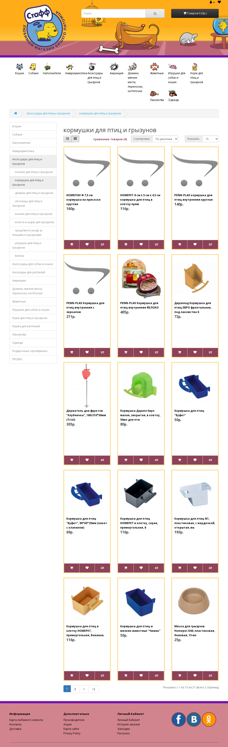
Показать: (193, 139)
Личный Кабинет (128, 720)
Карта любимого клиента (26, 720)
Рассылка (123, 733)
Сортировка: (141, 139)
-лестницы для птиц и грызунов (27, 203)
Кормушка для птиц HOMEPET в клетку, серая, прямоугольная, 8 (139, 523)
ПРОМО (17, 359)
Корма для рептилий (26, 326)
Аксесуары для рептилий (28, 272)
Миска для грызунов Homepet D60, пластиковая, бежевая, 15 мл (194, 630)
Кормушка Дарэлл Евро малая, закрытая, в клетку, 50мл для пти (140, 415)
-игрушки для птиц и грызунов (26, 245)
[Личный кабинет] (212, 2)
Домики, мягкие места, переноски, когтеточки (135, 82)
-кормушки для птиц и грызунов (27, 182)
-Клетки (18, 256)
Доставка (15, 729)
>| (93, 689)
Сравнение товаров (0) (110, 139)
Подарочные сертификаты (29, 351)
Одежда (173, 100)
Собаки (33, 73)
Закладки (123, 729)
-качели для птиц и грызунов (32, 214)
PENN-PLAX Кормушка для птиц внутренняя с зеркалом (85, 307)
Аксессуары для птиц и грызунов (95, 77)
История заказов (128, 724)
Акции (67, 724)
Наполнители (52, 73)
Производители (73, 720)
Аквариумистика (75, 73)
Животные (157, 73)
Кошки (19, 73)
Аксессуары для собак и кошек (32, 264)
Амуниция (116, 73)
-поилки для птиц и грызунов (32, 172)
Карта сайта (71, 729)
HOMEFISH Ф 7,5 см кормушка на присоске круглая (83, 199)
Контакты (15, 724)
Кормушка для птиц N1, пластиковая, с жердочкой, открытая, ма (194, 523)
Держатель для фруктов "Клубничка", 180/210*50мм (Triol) (86, 415)
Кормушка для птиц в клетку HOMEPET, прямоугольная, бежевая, (85, 630)
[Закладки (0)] (219, 2)
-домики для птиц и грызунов (32, 193)
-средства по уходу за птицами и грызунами (27, 232)
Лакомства (157, 100)
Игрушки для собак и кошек (176, 77)
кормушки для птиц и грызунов (100, 113)
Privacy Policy (71, 733)
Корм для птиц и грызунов (196, 77)
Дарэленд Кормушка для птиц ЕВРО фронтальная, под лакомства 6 (192, 307)
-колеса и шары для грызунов (33, 222)
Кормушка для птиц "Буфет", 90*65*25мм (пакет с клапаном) (86, 523)
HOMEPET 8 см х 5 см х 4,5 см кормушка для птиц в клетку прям (140, 199)
